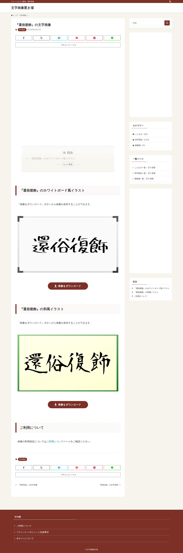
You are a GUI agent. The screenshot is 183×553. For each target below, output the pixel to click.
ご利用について (54, 441)
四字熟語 (22, 29)
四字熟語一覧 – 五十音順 (145, 173)
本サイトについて (25, 538)
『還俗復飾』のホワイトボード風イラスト (52, 158)
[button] (23, 38)
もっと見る (68, 164)
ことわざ (141, 134)
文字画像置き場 (22, 7)
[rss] (170, 1)
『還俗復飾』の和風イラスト (146, 292)
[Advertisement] (67, 70)
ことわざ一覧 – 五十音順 (145, 167)
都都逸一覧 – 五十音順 (144, 179)
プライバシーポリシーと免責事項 (32, 532)
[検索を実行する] (167, 22)
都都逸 (140, 145)
